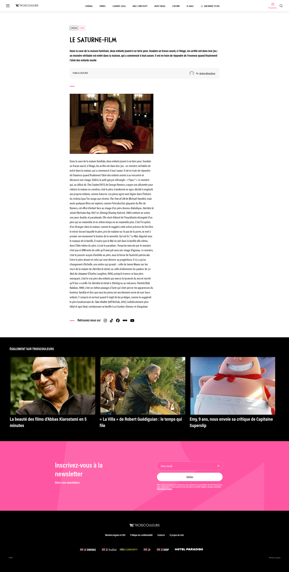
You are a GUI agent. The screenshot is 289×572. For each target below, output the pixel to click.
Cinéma (89, 6)
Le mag (190, 6)
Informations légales (164, 489)
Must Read (159, 6)
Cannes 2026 (119, 6)
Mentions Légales (275, 558)
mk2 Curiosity (140, 6)
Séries (102, 6)
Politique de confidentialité (141, 535)
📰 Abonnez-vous (210, 6)
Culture (176, 6)
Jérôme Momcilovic (207, 73)
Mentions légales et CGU (115, 535)
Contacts (161, 535)
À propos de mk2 (177, 535)
